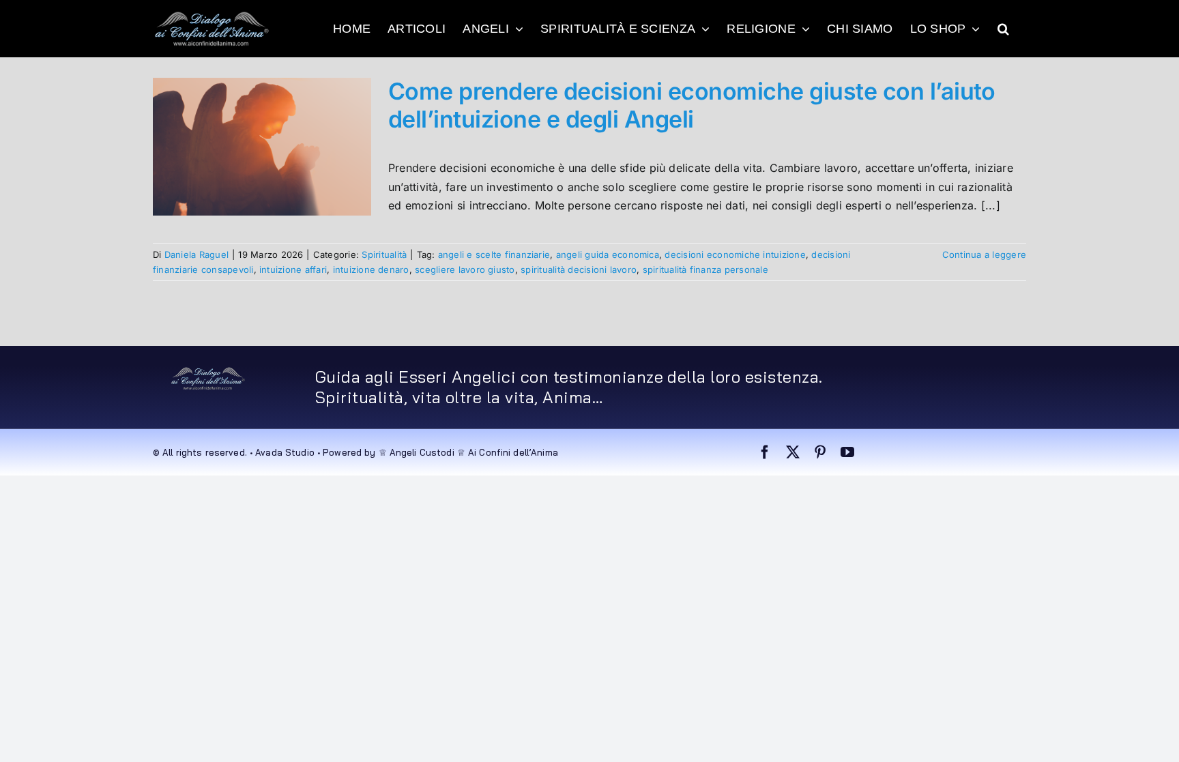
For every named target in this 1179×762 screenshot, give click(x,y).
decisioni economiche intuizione (735, 254)
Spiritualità (384, 254)
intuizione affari (293, 269)
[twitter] (793, 452)
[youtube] (847, 452)
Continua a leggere (984, 254)
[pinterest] (820, 452)
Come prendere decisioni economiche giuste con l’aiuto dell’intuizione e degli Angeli (691, 105)
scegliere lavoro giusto (465, 269)
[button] (1003, 28)
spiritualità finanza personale (705, 269)
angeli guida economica (607, 254)
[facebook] (765, 452)
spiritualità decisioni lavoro (579, 269)
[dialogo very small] (208, 372)
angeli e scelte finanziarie (494, 254)
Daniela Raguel (196, 254)
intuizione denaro (371, 269)
